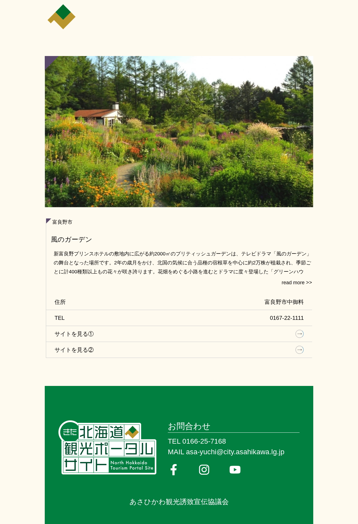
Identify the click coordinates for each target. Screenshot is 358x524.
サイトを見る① (74, 334)
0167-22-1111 (287, 318)
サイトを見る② (74, 350)
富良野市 (62, 222)
